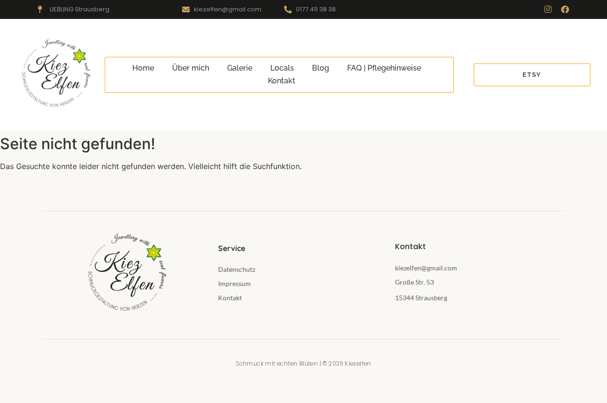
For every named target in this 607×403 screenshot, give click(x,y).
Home (143, 67)
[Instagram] (548, 9)
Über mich (190, 67)
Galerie (239, 67)
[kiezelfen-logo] (54, 73)
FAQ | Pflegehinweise (384, 67)
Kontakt (281, 80)
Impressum (234, 283)
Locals (282, 67)
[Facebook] (565, 9)
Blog (320, 67)
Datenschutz (236, 269)
